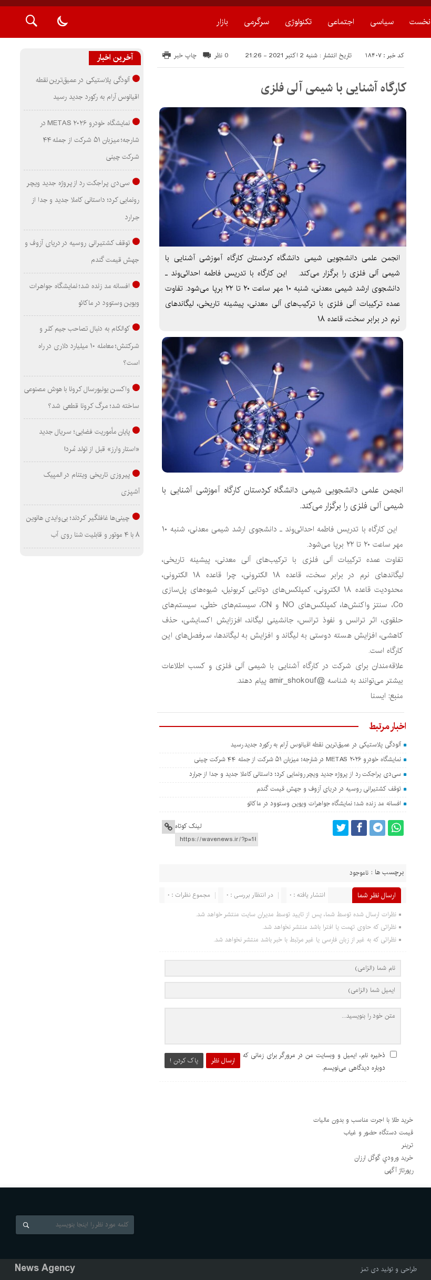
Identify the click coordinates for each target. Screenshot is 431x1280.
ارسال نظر (223, 1061)
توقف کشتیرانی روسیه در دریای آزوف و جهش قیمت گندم (328, 789)
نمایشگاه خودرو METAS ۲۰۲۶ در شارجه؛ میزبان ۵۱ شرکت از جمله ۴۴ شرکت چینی (297, 759)
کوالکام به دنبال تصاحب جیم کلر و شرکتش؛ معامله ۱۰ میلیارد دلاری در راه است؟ (89, 345)
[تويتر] (340, 828)
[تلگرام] (377, 828)
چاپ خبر (185, 55)
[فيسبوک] (359, 828)
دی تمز (370, 1269)
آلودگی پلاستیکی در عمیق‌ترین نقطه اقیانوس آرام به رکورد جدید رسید (316, 745)
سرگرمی (256, 21)
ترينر (407, 1145)
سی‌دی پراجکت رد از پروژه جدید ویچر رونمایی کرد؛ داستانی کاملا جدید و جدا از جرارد (295, 774)
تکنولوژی (298, 21)
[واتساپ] (396, 828)
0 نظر (221, 55)
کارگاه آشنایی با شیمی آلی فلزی (333, 88)
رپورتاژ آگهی (398, 1170)
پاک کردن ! (184, 1061)
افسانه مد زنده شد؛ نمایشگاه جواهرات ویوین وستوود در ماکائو (324, 803)
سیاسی (382, 21)
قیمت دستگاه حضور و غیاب (378, 1133)
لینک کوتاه (188, 826)
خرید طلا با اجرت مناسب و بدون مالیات (363, 1120)
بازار (222, 21)
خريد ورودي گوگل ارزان (383, 1158)
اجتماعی (340, 21)
